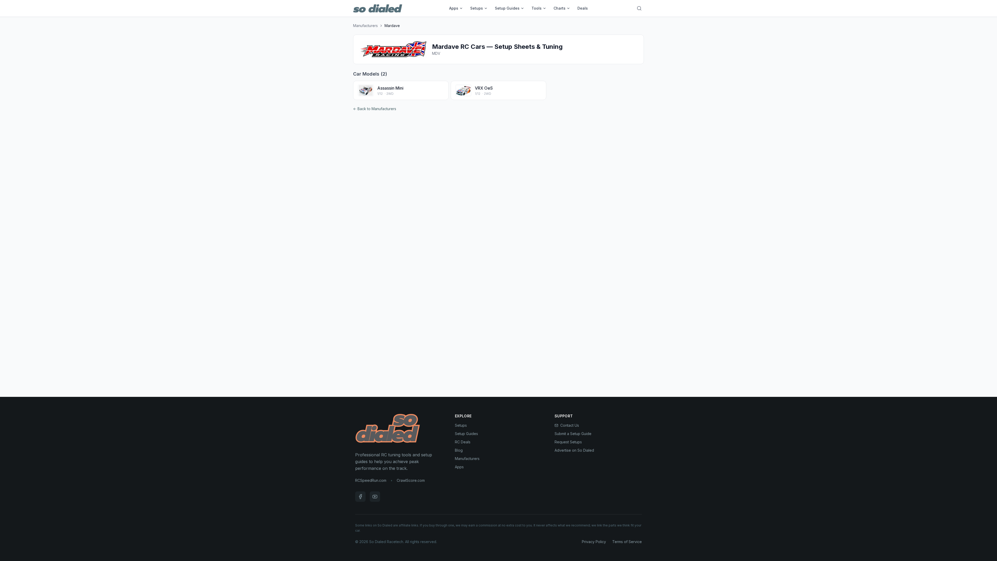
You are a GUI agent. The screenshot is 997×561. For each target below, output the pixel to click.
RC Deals (462, 442)
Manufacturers (365, 25)
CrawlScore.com (411, 480)
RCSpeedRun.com (370, 480)
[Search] (639, 8)
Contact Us (569, 425)
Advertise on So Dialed (574, 450)
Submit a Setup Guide (573, 433)
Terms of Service (627, 541)
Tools (536, 8)
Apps (453, 8)
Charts (559, 8)
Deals (582, 8)
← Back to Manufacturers (374, 108)
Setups (476, 8)
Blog (459, 450)
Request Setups (568, 442)
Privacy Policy (594, 541)
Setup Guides (507, 8)
